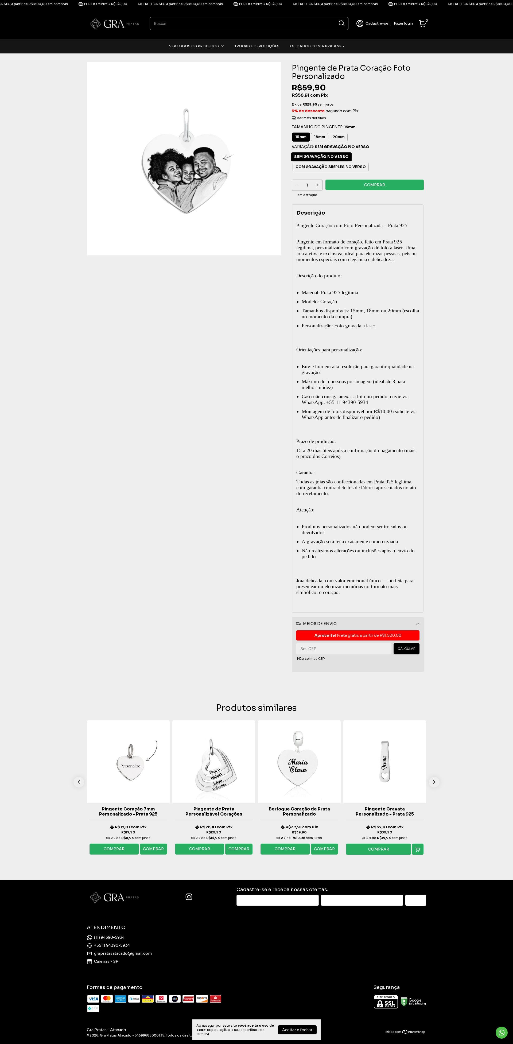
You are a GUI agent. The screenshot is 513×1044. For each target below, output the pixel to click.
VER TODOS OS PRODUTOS (194, 46)
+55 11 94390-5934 (112, 945)
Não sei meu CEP (311, 659)
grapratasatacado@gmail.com (123, 953)
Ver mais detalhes (311, 118)
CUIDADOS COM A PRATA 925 (317, 46)
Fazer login (403, 23)
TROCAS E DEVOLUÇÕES (257, 46)
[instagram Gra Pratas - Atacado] (189, 897)
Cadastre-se (377, 23)
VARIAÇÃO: (330, 146)
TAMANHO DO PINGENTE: (324, 127)
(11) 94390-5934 (109, 937)
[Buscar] (341, 23)
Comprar (114, 849)
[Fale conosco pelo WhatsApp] (502, 1033)
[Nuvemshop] (405, 1032)
